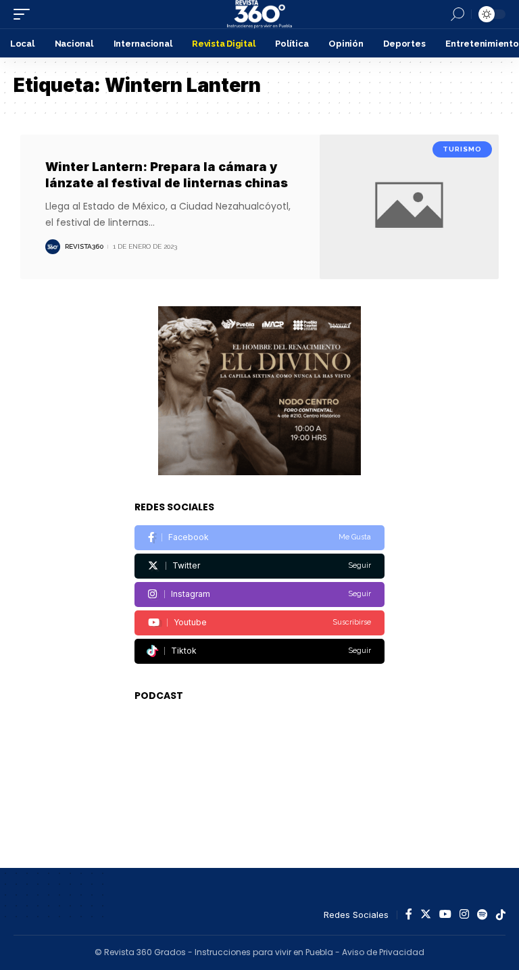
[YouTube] (445, 915)
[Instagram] (259, 594)
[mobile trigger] (25, 14)
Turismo (462, 149)
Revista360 (84, 246)
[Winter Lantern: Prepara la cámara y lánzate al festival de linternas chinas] (409, 207)
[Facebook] (259, 537)
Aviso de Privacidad (383, 952)
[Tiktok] (259, 651)
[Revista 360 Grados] (259, 14)
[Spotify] (482, 915)
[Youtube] (259, 622)
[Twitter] (259, 566)
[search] (457, 14)
